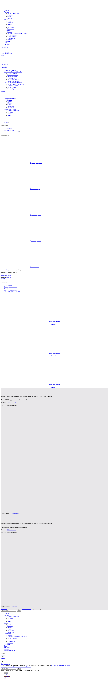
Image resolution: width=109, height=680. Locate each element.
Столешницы (11, 38)
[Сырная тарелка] (17, 267)
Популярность (8, 285)
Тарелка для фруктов (36, 163)
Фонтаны (10, 39)
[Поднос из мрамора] (17, 215)
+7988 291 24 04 (11, 402)
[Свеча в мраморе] (17, 189)
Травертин (10, 29)
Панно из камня (12, 35)
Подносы (10, 15)
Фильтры (3, 278)
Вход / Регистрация (9, 650)
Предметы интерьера (10, 109)
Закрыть (3, 91)
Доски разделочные (35, 241)
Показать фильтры (6, 275)
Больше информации (13, 667)
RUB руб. (7, 677)
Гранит (9, 21)
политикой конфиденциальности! (61, 665)
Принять (28, 667)
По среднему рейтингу (10, 287)
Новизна (6, 288)
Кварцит (10, 22)
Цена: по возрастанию (10, 290)
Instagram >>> (16, 513)
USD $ (6, 673)
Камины (9, 32)
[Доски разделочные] (17, 241)
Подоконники (11, 36)
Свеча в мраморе (35, 189)
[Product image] (54, 307)
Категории (4, 67)
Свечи (9, 16)
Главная (3, 269)
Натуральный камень (10, 98)
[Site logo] (8, 7)
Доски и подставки (13, 13)
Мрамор (9, 24)
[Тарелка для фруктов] (17, 163)
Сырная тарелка (34, 267)
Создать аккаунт (5, 664)
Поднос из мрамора (35, 215)
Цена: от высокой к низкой (12, 291)
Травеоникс (10, 27)
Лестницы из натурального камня (17, 33)
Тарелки (9, 18)
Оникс (9, 26)
